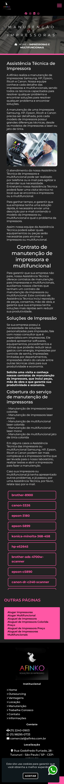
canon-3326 (21, 505)
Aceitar (30, 775)
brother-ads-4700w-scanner (28, 559)
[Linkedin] (34, 13)
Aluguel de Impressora (22, 618)
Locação (14, 702)
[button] (59, 5)
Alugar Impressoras (20, 612)
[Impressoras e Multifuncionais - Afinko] (6, 5)
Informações (17, 718)
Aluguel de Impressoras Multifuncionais (23, 633)
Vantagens (16, 698)
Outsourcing (17, 694)
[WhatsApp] (38, 13)
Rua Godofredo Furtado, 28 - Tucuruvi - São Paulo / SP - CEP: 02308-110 (32, 754)
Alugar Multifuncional (21, 615)
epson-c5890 (22, 572)
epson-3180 (21, 516)
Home (13, 689)
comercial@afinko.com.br (28, 738)
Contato (14, 714)
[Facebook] (26, 13)
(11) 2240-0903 (20, 730)
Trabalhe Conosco (21, 710)
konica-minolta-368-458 (31, 536)
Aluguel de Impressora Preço (26, 628)
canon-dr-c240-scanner (30, 582)
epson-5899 (21, 526)
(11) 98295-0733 (20, 734)
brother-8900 (22, 495)
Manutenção (17, 706)
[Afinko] (32, 664)
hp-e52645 (20, 546)
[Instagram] (30, 13)
